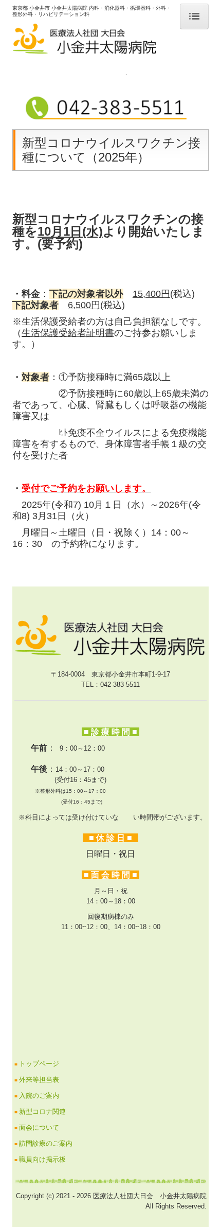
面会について (39, 1127)
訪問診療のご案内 (45, 1143)
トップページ (39, 1064)
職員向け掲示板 (42, 1159)
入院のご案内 (39, 1095)
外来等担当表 (39, 1079)
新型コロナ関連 (42, 1111)
